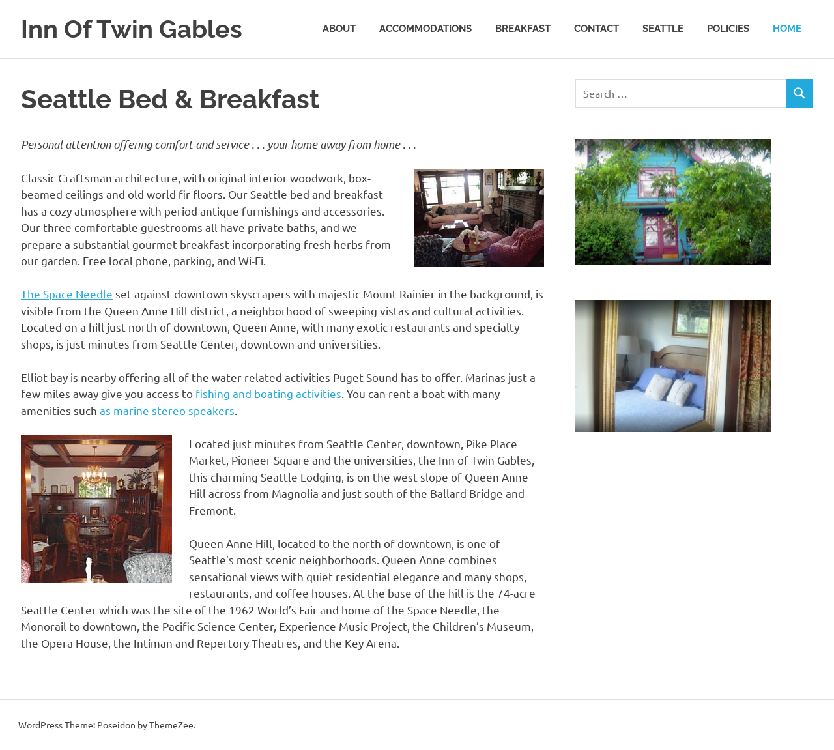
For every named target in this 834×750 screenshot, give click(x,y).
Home (787, 29)
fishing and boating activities (268, 393)
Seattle (662, 29)
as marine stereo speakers (167, 410)
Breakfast (523, 29)
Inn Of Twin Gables (131, 29)
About (339, 29)
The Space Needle (67, 293)
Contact (596, 29)
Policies (728, 29)
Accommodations (425, 29)
